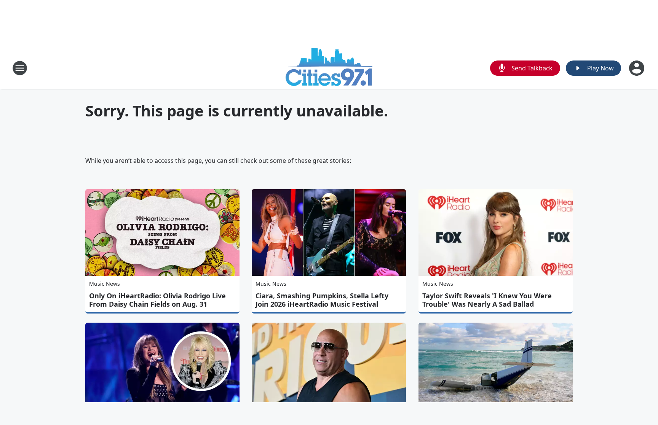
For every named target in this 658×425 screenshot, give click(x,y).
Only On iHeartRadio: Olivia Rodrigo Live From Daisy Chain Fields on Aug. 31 (157, 299)
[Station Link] (329, 68)
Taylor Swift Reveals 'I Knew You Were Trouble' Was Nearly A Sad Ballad (487, 299)
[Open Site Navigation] (19, 68)
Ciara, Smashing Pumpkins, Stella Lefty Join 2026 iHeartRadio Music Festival (322, 299)
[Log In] (637, 68)
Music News (104, 283)
